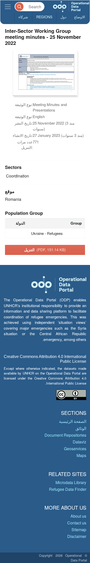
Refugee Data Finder (67, 489)
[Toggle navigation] (7, 6)
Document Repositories (65, 435)
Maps (81, 455)
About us (78, 516)
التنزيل (45, 249)
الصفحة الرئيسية (72, 421)
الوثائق (81, 428)
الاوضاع (79, 16)
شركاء (23, 16)
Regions (44, 16)
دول (63, 16)
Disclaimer (76, 536)
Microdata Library (71, 482)
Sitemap (79, 529)
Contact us (76, 523)
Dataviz (79, 442)
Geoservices (75, 448)
